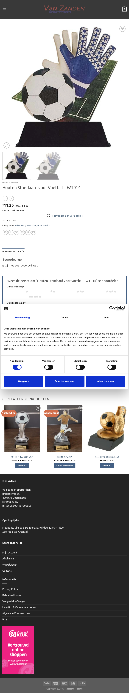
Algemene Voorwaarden (16, 613)
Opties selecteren (64, 465)
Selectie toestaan (65, 381)
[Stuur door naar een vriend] (22, 232)
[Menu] (4, 9)
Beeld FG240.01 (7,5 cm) (107, 457)
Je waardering (15, 286)
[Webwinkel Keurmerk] (18, 650)
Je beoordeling (16, 303)
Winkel (14, 182)
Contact (6, 570)
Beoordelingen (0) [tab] (13, 251)
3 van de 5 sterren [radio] (67, 291)
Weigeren (23, 381)
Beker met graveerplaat (25, 225)
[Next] (120, 87)
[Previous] (9, 87)
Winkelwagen (9, 564)
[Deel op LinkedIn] (33, 232)
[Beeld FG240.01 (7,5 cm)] (107, 428)
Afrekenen (8, 558)
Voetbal (46, 225)
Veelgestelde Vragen (13, 601)
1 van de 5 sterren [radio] (16, 291)
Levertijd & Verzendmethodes (19, 607)
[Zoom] (6, 145)
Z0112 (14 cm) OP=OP (22, 457)
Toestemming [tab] (22, 317)
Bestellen (22, 465)
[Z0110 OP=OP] (64, 428)
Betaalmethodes (11, 595)
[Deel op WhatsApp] (5, 232)
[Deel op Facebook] (11, 232)
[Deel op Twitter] (16, 232)
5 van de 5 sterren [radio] (18, 296)
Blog (5, 619)
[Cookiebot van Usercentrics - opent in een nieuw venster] (111, 308)
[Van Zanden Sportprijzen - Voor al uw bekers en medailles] (64, 9)
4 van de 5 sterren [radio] (96, 291)
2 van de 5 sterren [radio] (40, 291)
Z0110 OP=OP (64, 457)
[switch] (48, 367)
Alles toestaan (105, 381)
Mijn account (9, 552)
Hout (39, 225)
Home (5, 182)
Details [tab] (64, 317)
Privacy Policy (10, 589)
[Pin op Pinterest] (28, 232)
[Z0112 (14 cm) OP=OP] (22, 428)
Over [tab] (106, 317)
